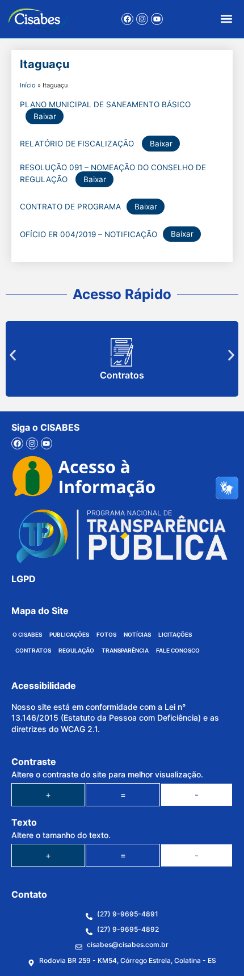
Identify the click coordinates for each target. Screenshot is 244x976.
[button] (226, 19)
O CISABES (27, 634)
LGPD (23, 578)
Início (28, 85)
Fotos (106, 634)
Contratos (122, 375)
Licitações (175, 634)
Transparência (125, 650)
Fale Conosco (178, 650)
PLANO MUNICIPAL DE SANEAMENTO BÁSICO (105, 104)
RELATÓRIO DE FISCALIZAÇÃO (78, 143)
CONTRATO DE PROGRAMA (70, 206)
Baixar (44, 116)
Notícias (137, 634)
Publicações (69, 634)
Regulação (76, 650)
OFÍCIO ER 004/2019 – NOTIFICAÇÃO (88, 233)
